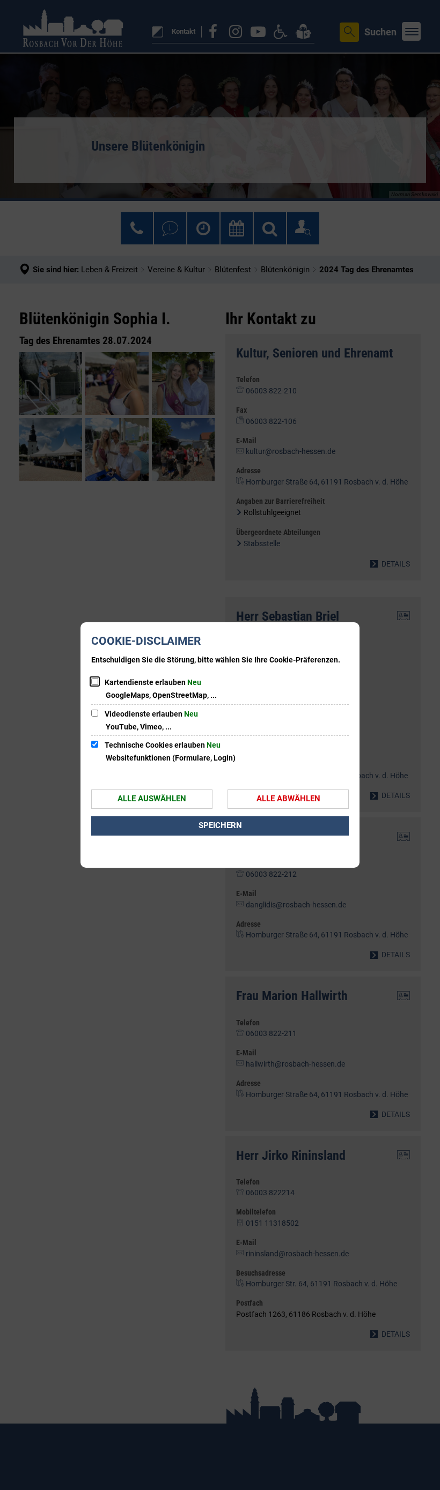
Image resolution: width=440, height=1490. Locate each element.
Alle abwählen (288, 798)
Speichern (220, 825)
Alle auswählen (152, 798)
